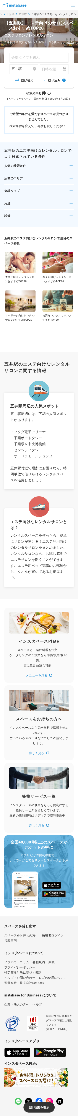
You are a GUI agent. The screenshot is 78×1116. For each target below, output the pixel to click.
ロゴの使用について (53, 977)
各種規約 (38, 962)
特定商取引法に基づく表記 (23, 972)
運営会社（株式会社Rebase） (25, 983)
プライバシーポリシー (19, 967)
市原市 (23, 14)
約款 (52, 962)
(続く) (70, 42)
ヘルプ (37, 1004)
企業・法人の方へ (16, 1004)
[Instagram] (49, 1101)
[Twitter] (28, 1101)
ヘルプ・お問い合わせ (19, 977)
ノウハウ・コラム (16, 962)
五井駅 (16, 69)
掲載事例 (10, 940)
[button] (39, 167)
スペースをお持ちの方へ (21, 935)
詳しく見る (36, 753)
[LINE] (18, 1101)
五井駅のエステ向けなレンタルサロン (53, 14)
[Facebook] (39, 1101)
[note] (59, 1101)
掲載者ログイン (52, 935)
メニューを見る (36, 675)
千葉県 (10, 14)
